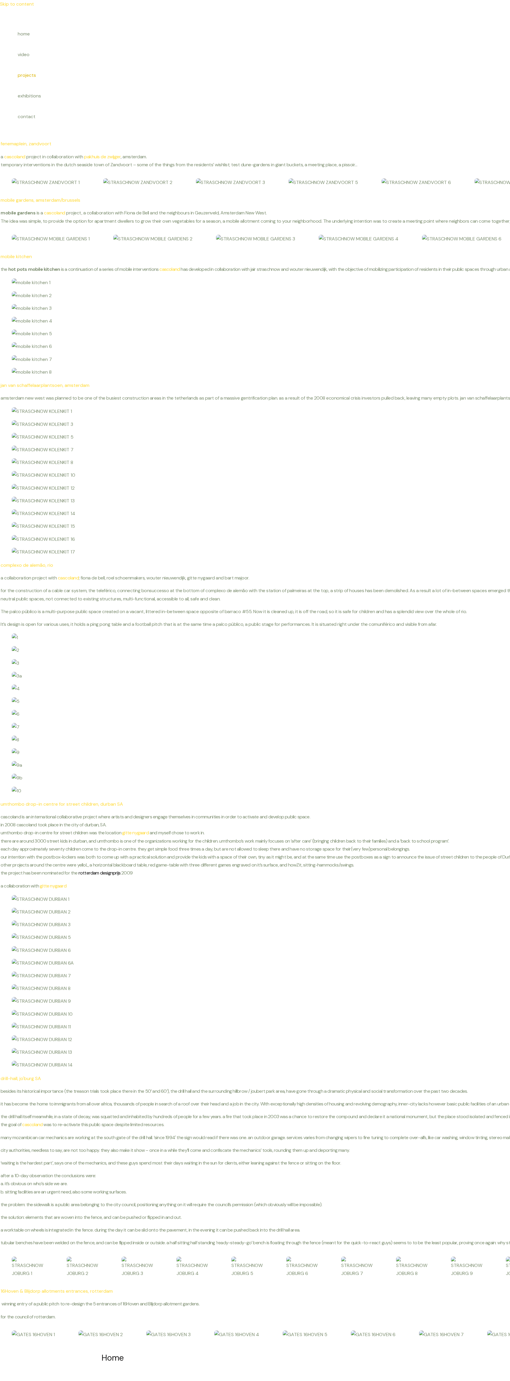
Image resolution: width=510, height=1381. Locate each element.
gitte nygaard (135, 833)
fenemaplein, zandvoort (26, 144)
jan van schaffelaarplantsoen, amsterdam (45, 385)
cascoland (14, 157)
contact (26, 116)
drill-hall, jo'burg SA (21, 1078)
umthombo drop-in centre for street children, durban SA (62, 804)
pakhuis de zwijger (102, 157)
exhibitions (29, 96)
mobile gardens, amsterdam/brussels (40, 200)
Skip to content (17, 4)
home (24, 34)
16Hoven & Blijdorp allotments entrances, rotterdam (57, 1291)
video (24, 54)
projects (27, 75)
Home (113, 1358)
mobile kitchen (16, 256)
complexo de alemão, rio (27, 565)
